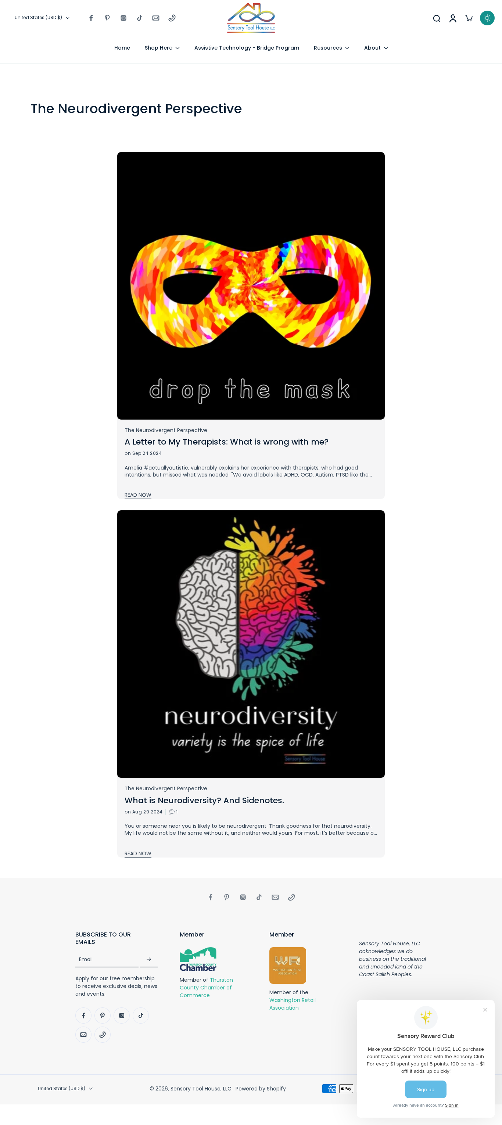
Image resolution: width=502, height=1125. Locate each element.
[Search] (437, 18)
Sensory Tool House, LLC (201, 1088)
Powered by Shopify (261, 1088)
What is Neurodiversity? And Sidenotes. (204, 800)
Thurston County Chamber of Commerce (206, 987)
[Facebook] (91, 18)
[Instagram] (123, 18)
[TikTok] (140, 18)
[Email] (156, 18)
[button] (116, 938)
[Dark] (487, 18)
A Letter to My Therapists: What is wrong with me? (227, 442)
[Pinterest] (107, 18)
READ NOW (138, 495)
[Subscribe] (149, 960)
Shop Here (158, 47)
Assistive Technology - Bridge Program (246, 47)
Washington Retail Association (292, 1004)
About (372, 47)
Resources (328, 47)
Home (122, 47)
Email (86, 959)
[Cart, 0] (469, 18)
